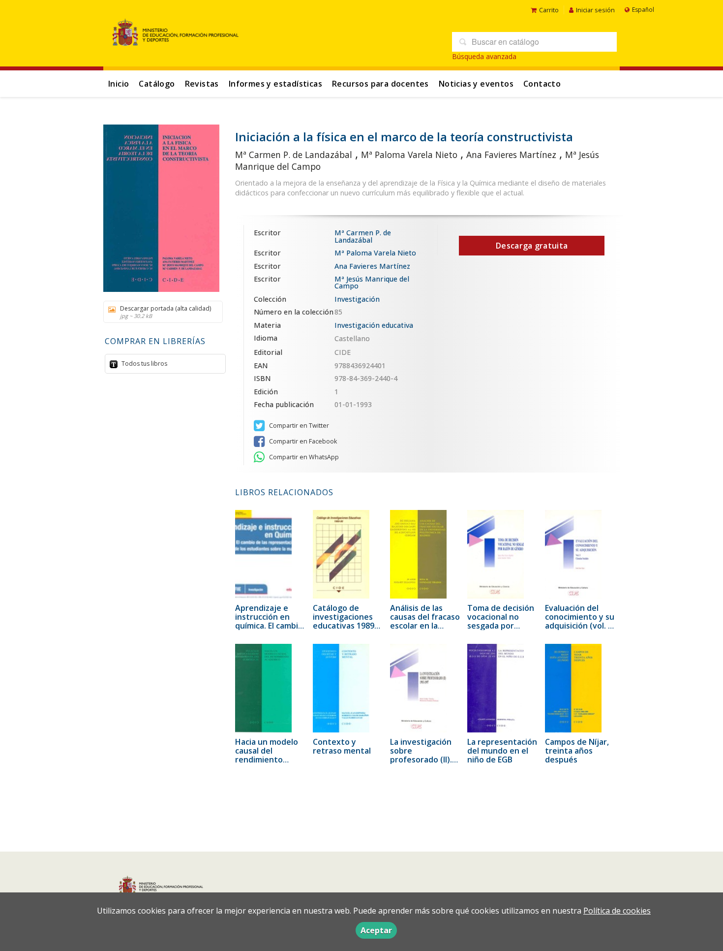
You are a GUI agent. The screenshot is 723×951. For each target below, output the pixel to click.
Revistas (202, 83)
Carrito (549, 9)
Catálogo (157, 83)
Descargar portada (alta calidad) (165, 311)
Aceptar (376, 930)
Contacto (542, 83)
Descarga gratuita (532, 245)
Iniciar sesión (595, 9)
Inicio (118, 83)
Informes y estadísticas (275, 83)
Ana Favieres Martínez (511, 154)
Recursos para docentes (380, 83)
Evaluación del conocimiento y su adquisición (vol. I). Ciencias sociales (580, 621)
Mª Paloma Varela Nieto (409, 154)
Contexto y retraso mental (342, 746)
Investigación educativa (373, 325)
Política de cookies (617, 910)
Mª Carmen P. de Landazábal (293, 154)
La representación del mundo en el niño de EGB (502, 750)
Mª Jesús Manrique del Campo (371, 282)
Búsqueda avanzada (484, 56)
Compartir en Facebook (302, 441)
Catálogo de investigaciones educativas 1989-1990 (345, 621)
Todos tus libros (143, 363)
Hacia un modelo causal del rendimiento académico (266, 755)
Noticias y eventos (476, 83)
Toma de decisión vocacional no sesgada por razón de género (500, 621)
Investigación (357, 299)
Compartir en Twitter (298, 425)
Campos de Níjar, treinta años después (577, 750)
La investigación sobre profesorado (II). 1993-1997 (421, 755)
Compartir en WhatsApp (303, 457)
